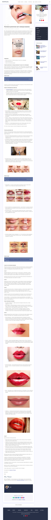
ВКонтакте (11, 470)
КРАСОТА (38, 32)
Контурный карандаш (9, 89)
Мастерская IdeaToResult (20, 480)
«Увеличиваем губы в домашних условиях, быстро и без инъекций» (17, 259)
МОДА (38, 34)
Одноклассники (22, 497)
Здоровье (19, 510)
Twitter (20, 497)
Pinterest (14, 470)
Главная (9, 510)
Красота (14, 510)
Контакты (36, 510)
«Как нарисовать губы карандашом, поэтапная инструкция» (16, 179)
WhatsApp (13, 497)
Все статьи (41, 510)
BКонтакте (40, 20)
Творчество (26, 510)
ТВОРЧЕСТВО (39, 38)
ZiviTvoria (5, 1)
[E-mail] (5, 491)
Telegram (18, 497)
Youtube (20, 499)
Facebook (16, 497)
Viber (23, 497)
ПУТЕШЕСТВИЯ (39, 36)
